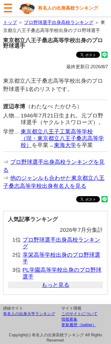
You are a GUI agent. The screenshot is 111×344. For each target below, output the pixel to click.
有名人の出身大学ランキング (29, 313)
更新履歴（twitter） (78, 324)
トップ (10, 22)
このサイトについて (79, 313)
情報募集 (69, 319)
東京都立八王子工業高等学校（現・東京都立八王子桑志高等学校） (62, 138)
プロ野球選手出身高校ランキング (58, 22)
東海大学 (65, 145)
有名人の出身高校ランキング (68, 7)
